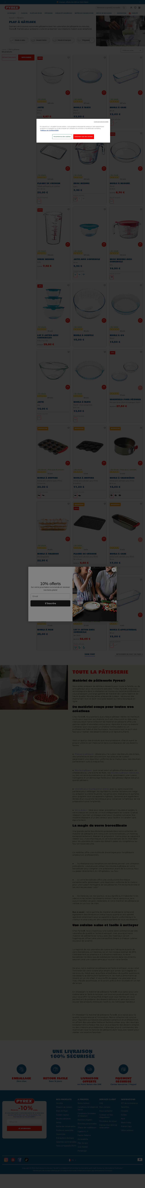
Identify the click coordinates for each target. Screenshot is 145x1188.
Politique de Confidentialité (49, 130)
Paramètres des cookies (62, 136)
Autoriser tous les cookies (84, 136)
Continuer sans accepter (101, 121)
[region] (73, 131)
